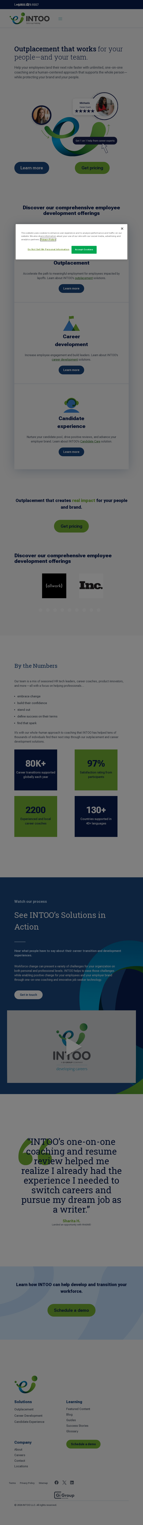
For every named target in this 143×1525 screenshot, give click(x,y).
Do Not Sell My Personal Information (48, 249)
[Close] (122, 229)
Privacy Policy (48, 239)
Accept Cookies (84, 249)
